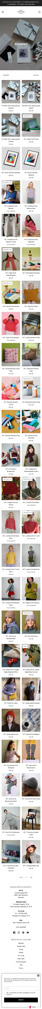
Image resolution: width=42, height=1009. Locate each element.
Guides (21, 952)
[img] (14, 932)
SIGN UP (21, 1000)
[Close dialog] (38, 975)
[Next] (26, 877)
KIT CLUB (21, 955)
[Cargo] (31, 877)
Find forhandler (21, 962)
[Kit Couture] (21, 12)
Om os (21, 968)
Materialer (21, 959)
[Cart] (39, 12)
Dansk (34, 1007)
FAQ (21, 965)
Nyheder (21, 943)
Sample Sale (21, 946)
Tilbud (21, 949)
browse (6, 75)
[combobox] (34, 1007)
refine (36, 75)
